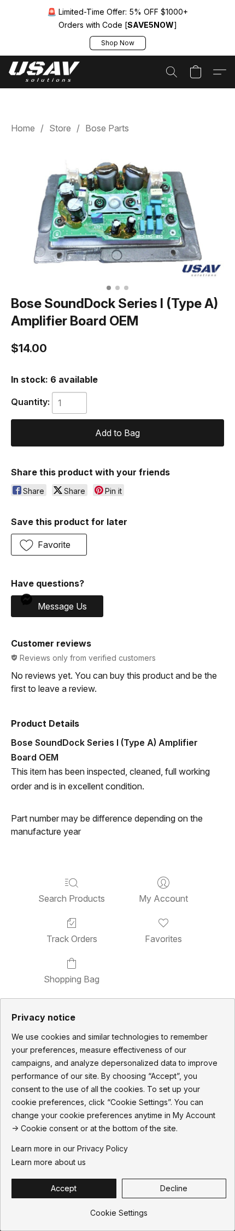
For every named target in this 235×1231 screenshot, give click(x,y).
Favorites (163, 938)
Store (60, 128)
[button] (118, 43)
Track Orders (71, 938)
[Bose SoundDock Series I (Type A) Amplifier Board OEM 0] (117, 212)
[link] (118, 1209)
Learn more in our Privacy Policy (69, 1148)
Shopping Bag (71, 979)
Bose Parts (107, 128)
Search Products (71, 898)
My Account (163, 898)
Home (23, 128)
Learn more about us (48, 1162)
